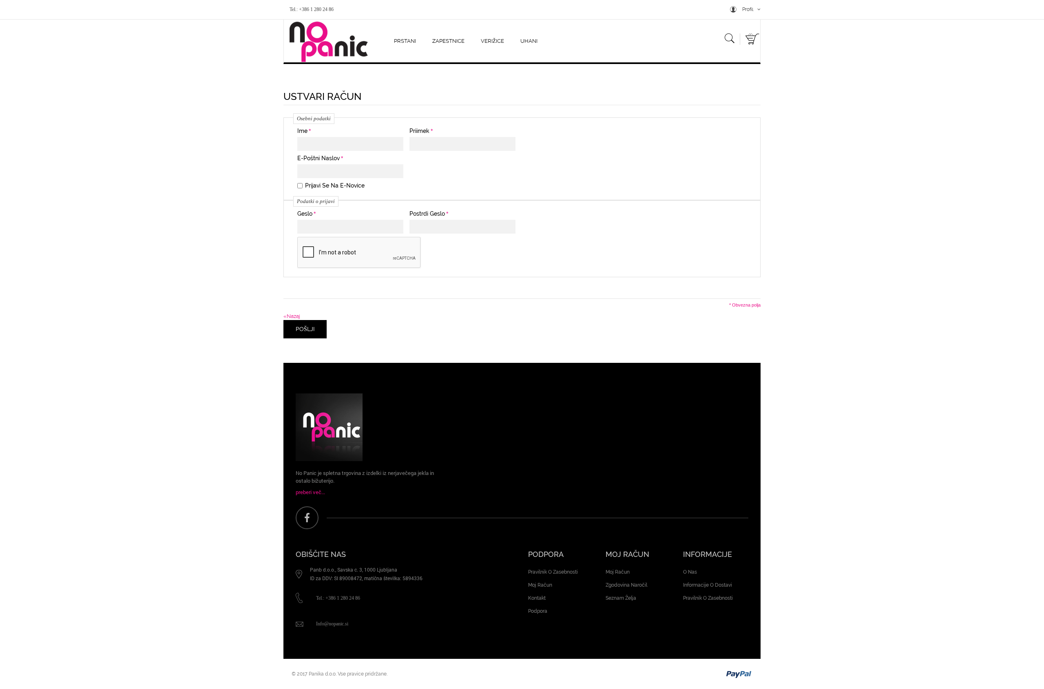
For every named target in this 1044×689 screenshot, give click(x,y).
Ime (302, 131)
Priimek (419, 131)
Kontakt (537, 598)
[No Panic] (326, 41)
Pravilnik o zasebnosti (553, 572)
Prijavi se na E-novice (335, 185)
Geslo (304, 213)
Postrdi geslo (427, 213)
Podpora (537, 611)
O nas (690, 572)
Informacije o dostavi (707, 585)
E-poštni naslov (318, 158)
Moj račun (540, 585)
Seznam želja (621, 598)
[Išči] (729, 40)
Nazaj (291, 316)
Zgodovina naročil (626, 585)
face (307, 517)
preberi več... (310, 492)
